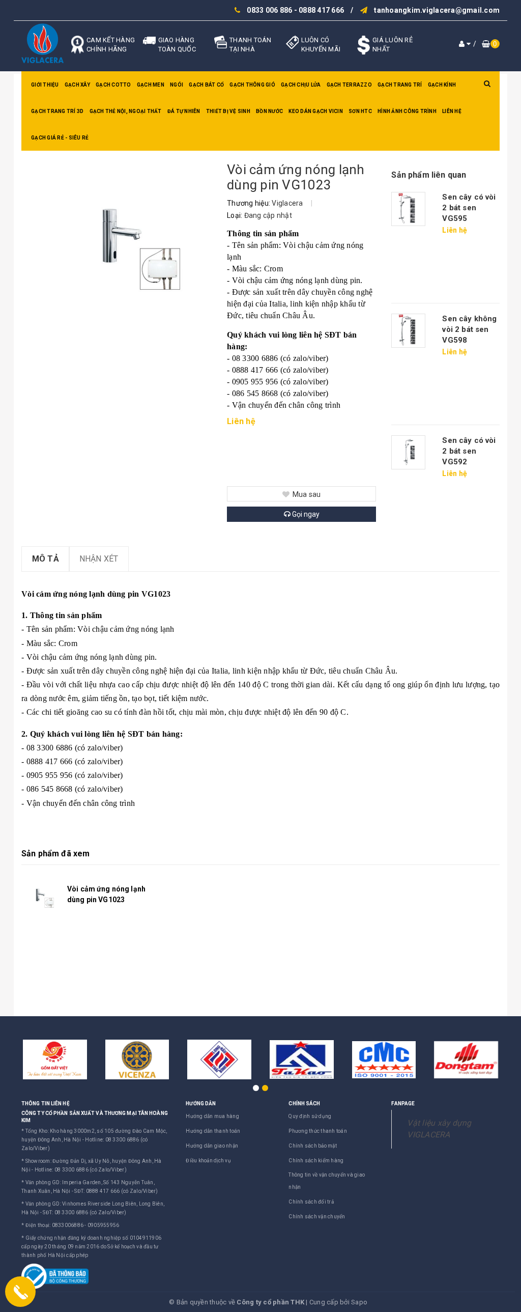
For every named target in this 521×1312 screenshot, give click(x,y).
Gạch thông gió (252, 85)
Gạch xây (77, 85)
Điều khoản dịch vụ (208, 1160)
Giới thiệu (45, 85)
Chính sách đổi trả (311, 1202)
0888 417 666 (321, 10)
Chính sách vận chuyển (316, 1216)
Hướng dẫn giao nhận (212, 1146)
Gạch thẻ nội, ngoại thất (126, 111)
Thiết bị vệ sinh (228, 111)
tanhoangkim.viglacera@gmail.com (437, 10)
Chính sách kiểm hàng (315, 1160)
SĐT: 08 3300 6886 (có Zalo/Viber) (84, 1212)
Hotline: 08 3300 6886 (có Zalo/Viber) (81, 1170)
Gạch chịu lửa (301, 85)
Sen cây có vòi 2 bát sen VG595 (469, 207)
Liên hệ (451, 111)
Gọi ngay (305, 514)
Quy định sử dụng (309, 1116)
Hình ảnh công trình (407, 111)
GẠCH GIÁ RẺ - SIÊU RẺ (60, 138)
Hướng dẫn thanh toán (213, 1131)
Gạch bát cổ (206, 85)
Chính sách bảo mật (312, 1146)
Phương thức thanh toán (317, 1131)
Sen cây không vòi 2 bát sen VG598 (469, 329)
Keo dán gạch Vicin (315, 111)
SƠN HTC (360, 111)
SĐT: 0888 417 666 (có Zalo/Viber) (116, 1191)
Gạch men (150, 85)
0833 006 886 (269, 10)
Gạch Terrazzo (349, 85)
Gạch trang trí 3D (57, 111)
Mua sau (307, 494)
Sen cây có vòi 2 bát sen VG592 (469, 451)
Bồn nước (269, 111)
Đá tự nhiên (183, 111)
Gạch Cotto (113, 85)
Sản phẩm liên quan (428, 175)
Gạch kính (442, 85)
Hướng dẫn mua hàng (212, 1116)
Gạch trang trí (400, 85)
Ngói (176, 85)
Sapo (359, 1302)
